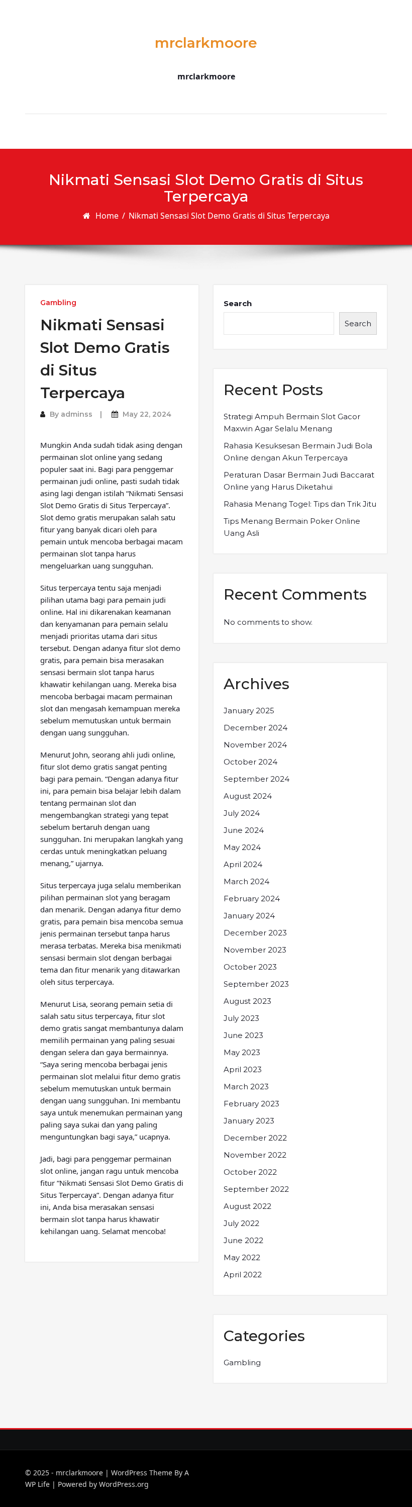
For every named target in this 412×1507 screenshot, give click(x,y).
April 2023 (243, 1069)
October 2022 (250, 1172)
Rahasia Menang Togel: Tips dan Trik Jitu (300, 504)
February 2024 (252, 898)
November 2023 (255, 950)
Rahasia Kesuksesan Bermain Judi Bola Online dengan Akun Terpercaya (298, 451)
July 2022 (241, 1223)
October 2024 (250, 762)
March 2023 (246, 1086)
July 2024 (242, 813)
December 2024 (255, 727)
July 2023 (241, 1018)
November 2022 (255, 1155)
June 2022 (243, 1240)
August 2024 (248, 796)
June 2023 (243, 1035)
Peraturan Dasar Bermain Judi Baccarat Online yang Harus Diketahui (299, 481)
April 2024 (243, 864)
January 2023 (249, 1120)
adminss (76, 414)
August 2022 (247, 1206)
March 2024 (246, 881)
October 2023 (250, 967)
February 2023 (251, 1103)
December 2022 (255, 1138)
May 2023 (242, 1052)
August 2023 (247, 1001)
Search (238, 303)
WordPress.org (124, 1484)
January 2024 (249, 915)
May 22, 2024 (147, 414)
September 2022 (256, 1189)
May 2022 (242, 1257)
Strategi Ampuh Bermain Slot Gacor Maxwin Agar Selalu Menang (292, 422)
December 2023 (255, 932)
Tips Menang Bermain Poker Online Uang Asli (292, 527)
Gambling (58, 302)
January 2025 (249, 710)
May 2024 (242, 847)
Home (107, 215)
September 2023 (256, 984)
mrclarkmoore (206, 42)
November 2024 (255, 744)
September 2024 (256, 779)
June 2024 (244, 830)
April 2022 (243, 1274)
